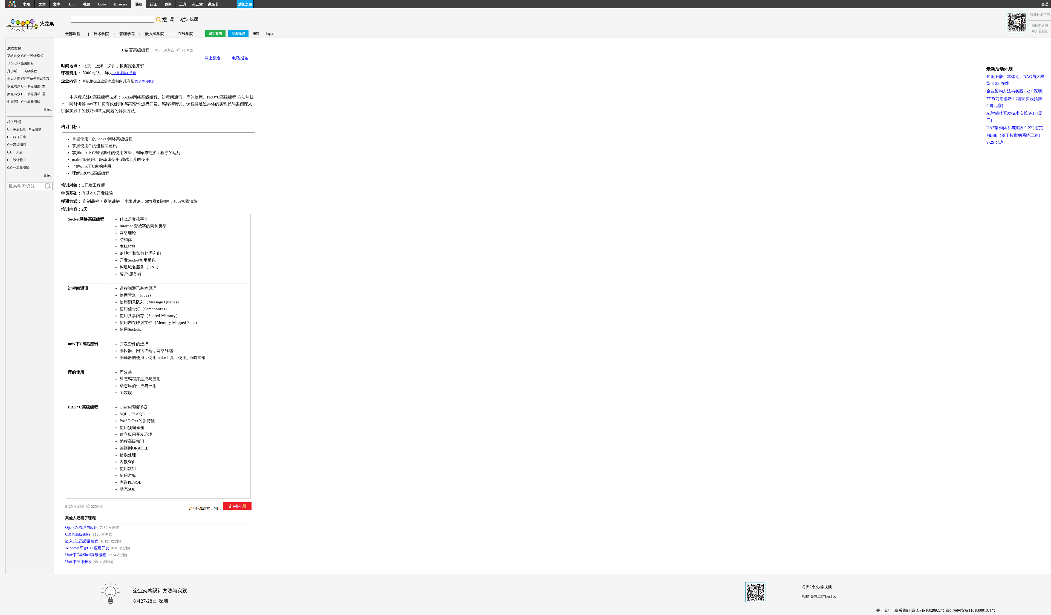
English (270, 34)
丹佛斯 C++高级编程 (22, 71)
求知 (26, 4)
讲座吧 (213, 4)
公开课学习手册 (124, 73)
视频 (86, 4)
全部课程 (72, 34)
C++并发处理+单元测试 (24, 129)
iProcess (120, 4)
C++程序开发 (16, 137)
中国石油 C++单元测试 (23, 102)
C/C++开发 (15, 152)
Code (102, 4)
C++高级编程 (16, 145)
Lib (71, 4)
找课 (193, 19)
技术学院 (101, 34)
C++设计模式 (16, 160)
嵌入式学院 (154, 34)
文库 (56, 4)
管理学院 (127, 34)
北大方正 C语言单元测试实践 (28, 79)
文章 (42, 4)
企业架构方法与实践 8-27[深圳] (1014, 91)
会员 (1046, 4)
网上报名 (212, 58)
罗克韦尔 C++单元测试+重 (26, 86)
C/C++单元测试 (18, 168)
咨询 (168, 4)
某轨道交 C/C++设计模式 (25, 56)
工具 (182, 4)
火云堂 (197, 4)
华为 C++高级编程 (20, 63)
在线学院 (185, 34)
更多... (48, 109)
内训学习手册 (145, 81)
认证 (153, 4)
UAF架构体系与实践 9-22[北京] (1014, 128)
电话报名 (240, 58)
